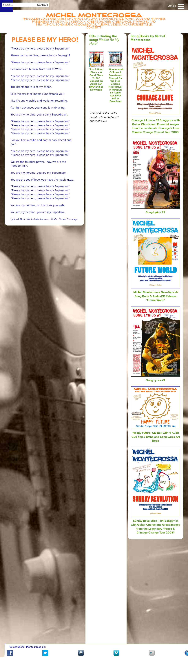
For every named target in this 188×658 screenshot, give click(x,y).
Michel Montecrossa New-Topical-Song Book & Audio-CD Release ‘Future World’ (155, 296)
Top (180, 644)
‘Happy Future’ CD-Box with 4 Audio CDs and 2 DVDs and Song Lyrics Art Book (156, 437)
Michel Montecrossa (94, 14)
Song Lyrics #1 (155, 380)
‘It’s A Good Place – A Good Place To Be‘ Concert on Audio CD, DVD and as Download (96, 79)
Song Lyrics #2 (155, 212)
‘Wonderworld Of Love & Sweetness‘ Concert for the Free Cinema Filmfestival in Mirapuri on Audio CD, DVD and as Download (116, 85)
